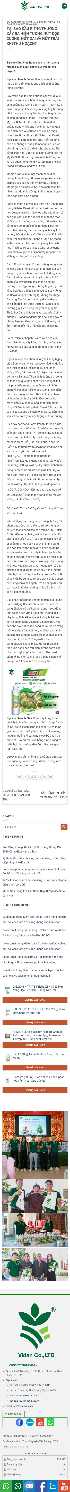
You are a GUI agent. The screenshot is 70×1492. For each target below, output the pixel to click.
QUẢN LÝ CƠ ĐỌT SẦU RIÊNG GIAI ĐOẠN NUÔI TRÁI (17, 795)
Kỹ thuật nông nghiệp (34, 22)
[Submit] (64, 827)
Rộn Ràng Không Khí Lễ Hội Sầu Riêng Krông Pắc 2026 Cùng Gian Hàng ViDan (32, 849)
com (30, 1406)
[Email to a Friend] (38, 777)
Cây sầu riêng (14, 22)
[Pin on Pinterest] (44, 777)
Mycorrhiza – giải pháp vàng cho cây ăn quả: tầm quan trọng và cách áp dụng (33, 959)
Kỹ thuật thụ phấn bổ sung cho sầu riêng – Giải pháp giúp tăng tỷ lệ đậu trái (34, 860)
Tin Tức (52, 22)
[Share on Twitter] (32, 777)
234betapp (9, 916)
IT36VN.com (23, 1447)
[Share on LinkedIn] (50, 777)
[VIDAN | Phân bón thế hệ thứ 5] (35, 6)
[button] (14, 6)
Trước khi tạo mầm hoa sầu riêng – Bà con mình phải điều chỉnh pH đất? (35, 882)
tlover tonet (9, 930)
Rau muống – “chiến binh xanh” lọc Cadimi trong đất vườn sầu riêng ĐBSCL (34, 933)
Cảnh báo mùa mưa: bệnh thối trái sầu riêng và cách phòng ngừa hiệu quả (33, 973)
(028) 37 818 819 (41, 1385)
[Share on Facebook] (26, 777)
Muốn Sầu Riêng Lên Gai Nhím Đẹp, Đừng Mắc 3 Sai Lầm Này (34, 893)
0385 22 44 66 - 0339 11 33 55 (25, 1395)
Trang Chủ (31, 24)
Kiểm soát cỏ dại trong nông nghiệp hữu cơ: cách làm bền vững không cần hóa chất (34, 919)
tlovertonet (9, 970)
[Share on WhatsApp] (19, 777)
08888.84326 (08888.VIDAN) (25, 1400)
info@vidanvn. (20, 1406)
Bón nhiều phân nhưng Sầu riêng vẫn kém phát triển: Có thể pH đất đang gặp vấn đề (34, 871)
